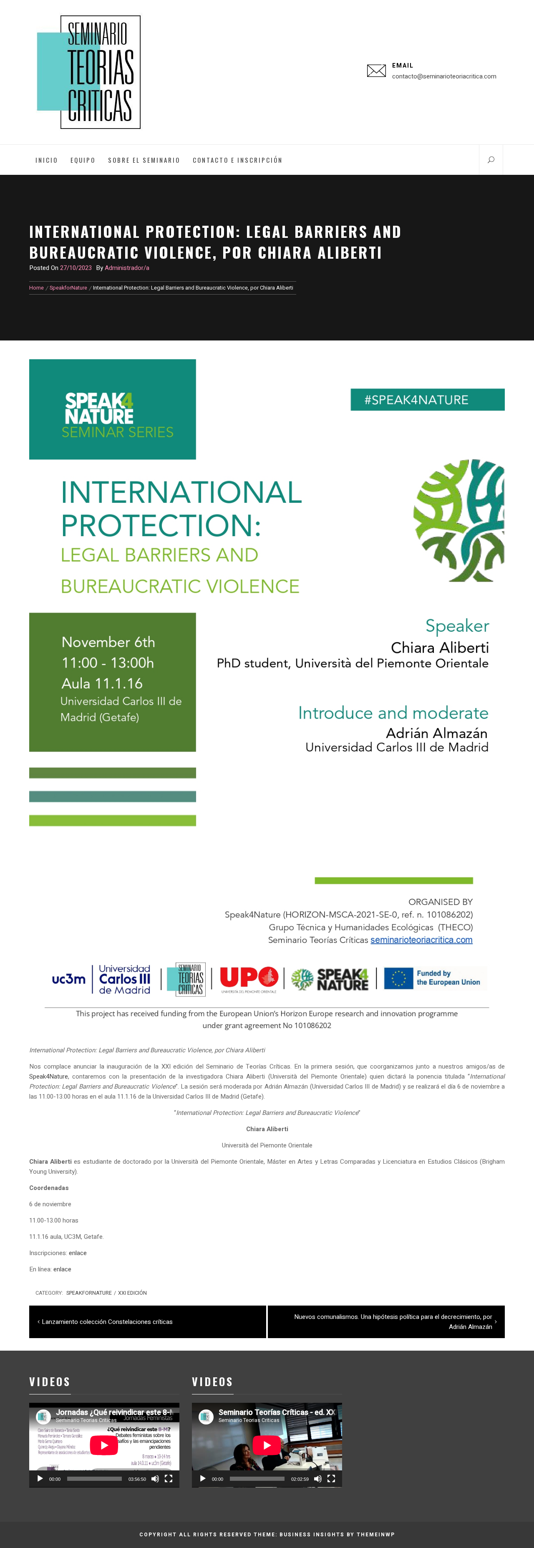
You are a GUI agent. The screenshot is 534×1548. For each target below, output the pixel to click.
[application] (104, 1445)
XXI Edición (132, 1293)
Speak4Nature (48, 1076)
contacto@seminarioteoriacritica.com (444, 76)
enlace (78, 1253)
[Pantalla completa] (168, 1479)
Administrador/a (127, 267)
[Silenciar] (155, 1479)
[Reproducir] (40, 1479)
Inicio (46, 159)
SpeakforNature (89, 1293)
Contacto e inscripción (238, 159)
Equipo (83, 159)
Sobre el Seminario (144, 159)
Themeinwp (376, 1534)
